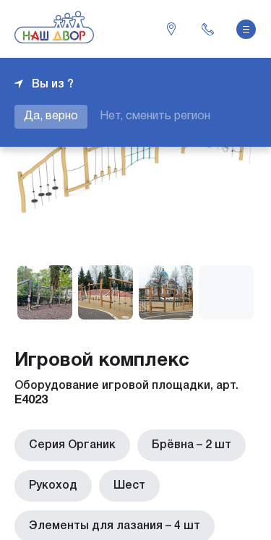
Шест (129, 486)
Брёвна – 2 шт (191, 445)
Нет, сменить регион (155, 116)
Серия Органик (72, 445)
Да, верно (51, 116)
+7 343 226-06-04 (207, 29)
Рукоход (53, 486)
